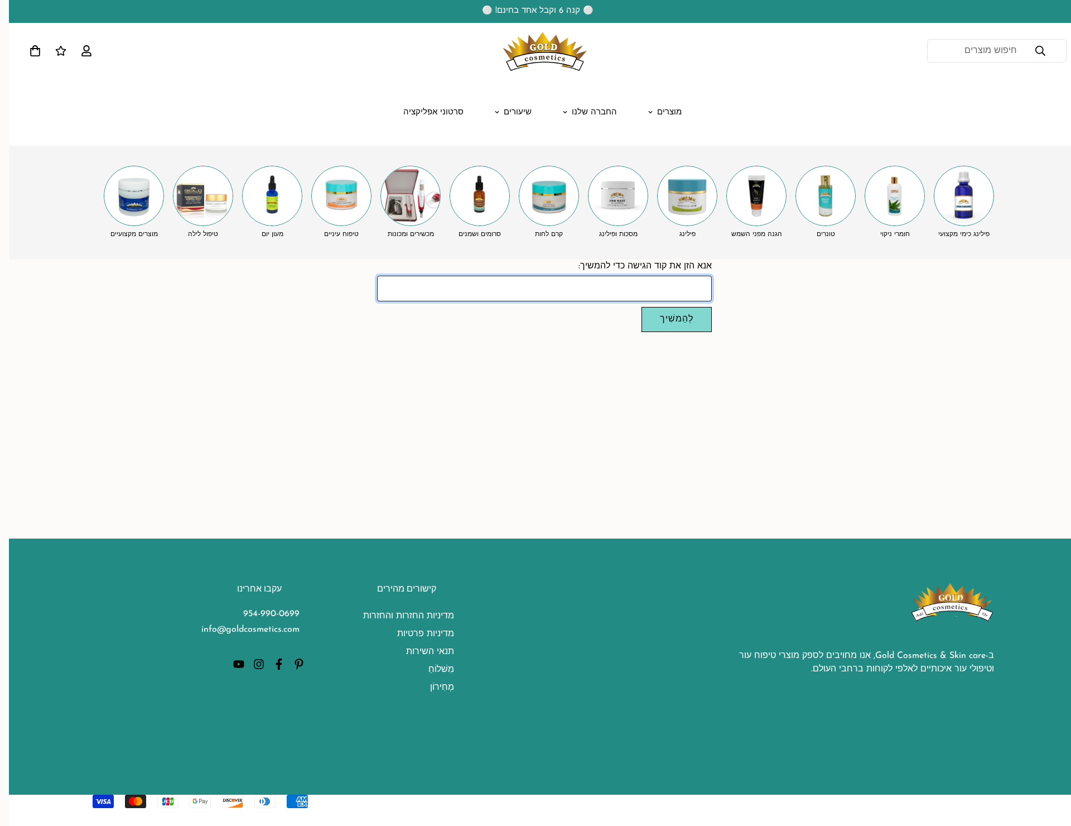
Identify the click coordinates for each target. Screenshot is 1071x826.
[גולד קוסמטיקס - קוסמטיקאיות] (535, 51)
